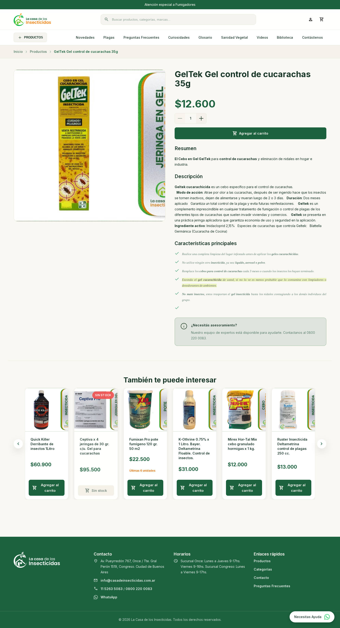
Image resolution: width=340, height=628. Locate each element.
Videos (262, 37)
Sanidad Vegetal (234, 37)
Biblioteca (285, 37)
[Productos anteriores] (18, 443)
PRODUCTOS (33, 37)
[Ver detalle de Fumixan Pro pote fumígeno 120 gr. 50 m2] (145, 409)
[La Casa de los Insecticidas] (32, 19)
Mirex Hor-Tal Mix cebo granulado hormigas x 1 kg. (242, 444)
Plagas (108, 37)
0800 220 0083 (139, 589)
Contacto (261, 578)
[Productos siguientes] (321, 443)
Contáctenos (312, 37)
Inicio (18, 52)
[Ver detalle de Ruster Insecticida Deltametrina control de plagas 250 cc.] (293, 409)
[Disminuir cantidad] (180, 118)
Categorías (263, 569)
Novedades (85, 37)
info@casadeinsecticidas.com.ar (128, 580)
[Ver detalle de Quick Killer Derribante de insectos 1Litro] (46, 409)
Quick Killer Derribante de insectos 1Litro (42, 444)
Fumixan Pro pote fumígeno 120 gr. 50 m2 (143, 444)
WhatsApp (109, 597)
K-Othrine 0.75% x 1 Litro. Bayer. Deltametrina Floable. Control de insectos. (194, 448)
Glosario (205, 37)
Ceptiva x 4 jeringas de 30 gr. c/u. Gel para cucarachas (94, 446)
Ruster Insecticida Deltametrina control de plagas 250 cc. (292, 446)
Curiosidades (179, 37)
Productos (38, 52)
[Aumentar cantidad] (201, 118)
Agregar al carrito (253, 133)
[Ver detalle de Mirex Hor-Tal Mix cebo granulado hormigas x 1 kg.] (244, 409)
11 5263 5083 (112, 589)
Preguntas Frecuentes (141, 37)
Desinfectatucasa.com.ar (205, 4)
